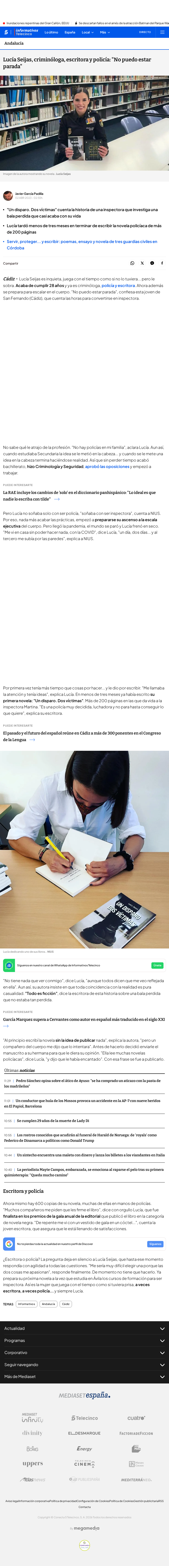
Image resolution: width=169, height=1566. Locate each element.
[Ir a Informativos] (26, 32)
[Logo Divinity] (32, 1433)
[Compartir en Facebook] (162, 263)
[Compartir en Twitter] (142, 263)
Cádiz (66, 1304)
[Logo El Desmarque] (84, 1433)
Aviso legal (12, 1501)
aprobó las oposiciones (107, 466)
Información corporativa (34, 1501)
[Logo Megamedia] (86, 1528)
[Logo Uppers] (32, 1464)
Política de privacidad (63, 1501)
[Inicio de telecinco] (6, 32)
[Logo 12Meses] (136, 1464)
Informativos (26, 1304)
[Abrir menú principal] (162, 32)
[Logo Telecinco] (84, 1418)
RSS (161, 1501)
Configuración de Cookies (93, 1501)
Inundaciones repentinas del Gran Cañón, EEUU (38, 23)
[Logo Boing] (33, 1448)
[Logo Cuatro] (136, 1418)
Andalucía (14, 43)
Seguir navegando (21, 1364)
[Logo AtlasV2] (33, 1479)
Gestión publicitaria (146, 1501)
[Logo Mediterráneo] (136, 1479)
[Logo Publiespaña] (84, 1479)
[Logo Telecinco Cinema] (84, 1464)
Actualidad (14, 1328)
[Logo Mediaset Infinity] (32, 1418)
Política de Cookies (121, 1501)
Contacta (85, 1507)
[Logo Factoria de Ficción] (136, 1433)
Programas (14, 1340)
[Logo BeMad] (136, 1448)
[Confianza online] (84, 1549)
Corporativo (15, 1352)
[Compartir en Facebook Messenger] (152, 263)
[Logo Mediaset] (84, 1398)
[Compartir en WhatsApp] (132, 263)
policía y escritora (118, 285)
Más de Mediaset (20, 1376)
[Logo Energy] (84, 1448)
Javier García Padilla (29, 193)
